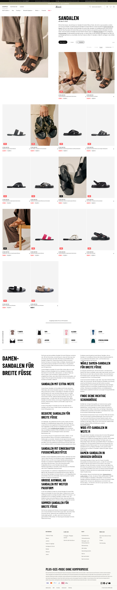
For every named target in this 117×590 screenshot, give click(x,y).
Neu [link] (13, 10)
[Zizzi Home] (58, 6)
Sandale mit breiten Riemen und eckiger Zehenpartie (97, 148)
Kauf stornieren (85, 559)
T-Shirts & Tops (49, 535)
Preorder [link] (44, 10)
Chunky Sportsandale (91, 253)
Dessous (21, 341)
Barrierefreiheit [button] (85, 556)
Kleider (75, 332)
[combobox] (96, 7)
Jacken (48, 341)
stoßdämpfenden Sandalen (57, 428)
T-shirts (21, 332)
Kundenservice (85, 535)
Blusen (47, 538)
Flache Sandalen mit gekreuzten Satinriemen (67, 96)
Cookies (58, 587)
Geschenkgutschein (86, 551)
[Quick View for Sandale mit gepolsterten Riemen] (29, 149)
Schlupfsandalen (62, 33)
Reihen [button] (37, 10)
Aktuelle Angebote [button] (27, 10)
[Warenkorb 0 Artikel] (113, 6)
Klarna (83, 553)
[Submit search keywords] (90, 7)
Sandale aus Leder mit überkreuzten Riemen (67, 200)
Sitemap (70, 587)
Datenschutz (48, 587)
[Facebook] (104, 583)
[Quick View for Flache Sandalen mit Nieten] (114, 96)
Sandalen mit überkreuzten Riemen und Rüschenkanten (69, 148)
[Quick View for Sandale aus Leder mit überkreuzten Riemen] (86, 201)
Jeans (102, 332)
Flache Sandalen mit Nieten (92, 96)
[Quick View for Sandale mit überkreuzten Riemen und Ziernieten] (57, 201)
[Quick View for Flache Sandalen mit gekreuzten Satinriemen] (86, 96)
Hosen (75, 341)
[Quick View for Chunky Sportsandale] (114, 253)
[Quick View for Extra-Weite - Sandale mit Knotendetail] (57, 149)
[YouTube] (109, 583)
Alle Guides (84, 548)
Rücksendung (85, 545)
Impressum (64, 587)
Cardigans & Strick (50, 546)
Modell (101, 47)
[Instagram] (102, 583)
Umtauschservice (86, 538)
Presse (101, 540)
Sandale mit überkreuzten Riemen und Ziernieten (40, 200)
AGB (53, 587)
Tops (48, 332)
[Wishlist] (84, 54)
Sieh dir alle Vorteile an (69, 540)
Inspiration (13, 6)
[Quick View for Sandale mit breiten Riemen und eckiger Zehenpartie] (114, 149)
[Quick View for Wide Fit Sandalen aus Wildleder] (29, 306)
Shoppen (5, 6)
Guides (22, 6)
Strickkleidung (102, 341)
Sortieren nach (108, 47)
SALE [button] (49, 10)
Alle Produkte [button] (5, 10)
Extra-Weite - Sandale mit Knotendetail (38, 148)
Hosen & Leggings (50, 543)
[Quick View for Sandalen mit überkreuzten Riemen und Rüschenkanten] (86, 149)
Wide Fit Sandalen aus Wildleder (9, 305)
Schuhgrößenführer (85, 424)
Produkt (96, 47)
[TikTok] (107, 583)
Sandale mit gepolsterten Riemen (9, 148)
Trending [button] (18, 10)
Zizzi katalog (102, 543)
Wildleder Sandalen (98, 31)
